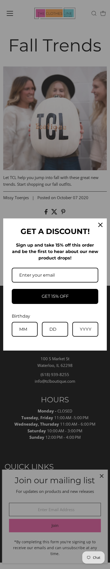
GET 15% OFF (55, 296)
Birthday (21, 316)
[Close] (100, 224)
